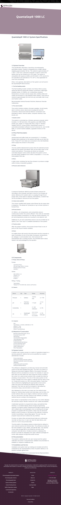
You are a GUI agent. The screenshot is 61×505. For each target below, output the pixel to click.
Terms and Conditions (31, 499)
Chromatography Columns (11, 477)
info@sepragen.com (52, 475)
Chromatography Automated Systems (11, 475)
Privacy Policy (30, 501)
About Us (33, 477)
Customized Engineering (11, 489)
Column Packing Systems (10, 482)
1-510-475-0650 (52, 477)
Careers (32, 482)
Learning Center (32, 484)
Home (32, 475)
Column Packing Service (11, 484)
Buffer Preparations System (11, 487)
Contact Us (32, 480)
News (33, 487)
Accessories (10, 492)
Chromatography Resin (11, 480)
